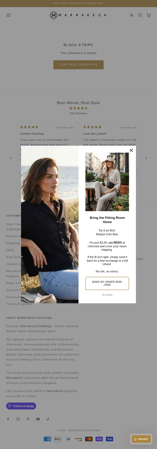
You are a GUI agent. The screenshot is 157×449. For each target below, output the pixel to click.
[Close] (131, 150)
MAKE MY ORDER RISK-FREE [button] (107, 283)
